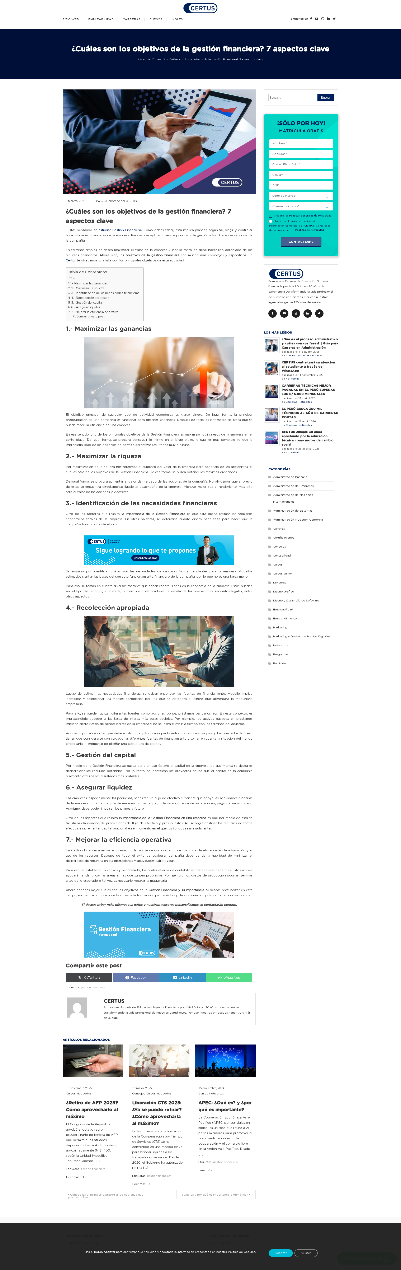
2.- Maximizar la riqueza (87, 288)
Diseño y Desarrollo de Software (296, 600)
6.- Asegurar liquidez (85, 307)
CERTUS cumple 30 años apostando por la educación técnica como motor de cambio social (308, 438)
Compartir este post (90, 316)
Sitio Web (71, 19)
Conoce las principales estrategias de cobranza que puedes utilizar (105, 1196)
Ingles (177, 19)
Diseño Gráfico (283, 591)
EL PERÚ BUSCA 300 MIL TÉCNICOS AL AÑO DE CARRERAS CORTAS (310, 413)
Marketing (280, 627)
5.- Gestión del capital (87, 302)
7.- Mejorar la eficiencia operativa (94, 312)
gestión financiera (92, 987)
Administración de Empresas (304, 355)
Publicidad (280, 663)
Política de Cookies (241, 1252)
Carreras (131, 19)
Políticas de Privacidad (309, 230)
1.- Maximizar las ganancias (89, 283)
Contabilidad (282, 555)
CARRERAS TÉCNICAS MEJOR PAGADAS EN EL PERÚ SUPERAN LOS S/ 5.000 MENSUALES (308, 390)
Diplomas (279, 582)
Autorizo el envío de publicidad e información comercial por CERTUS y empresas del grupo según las (299, 225)
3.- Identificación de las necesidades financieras (105, 293)
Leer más (73, 1177)
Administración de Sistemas (292, 510)
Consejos (138, 1093)
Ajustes (306, 1252)
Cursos (156, 19)
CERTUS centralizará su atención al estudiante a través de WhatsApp (308, 366)
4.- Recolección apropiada (90, 298)
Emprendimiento (285, 618)
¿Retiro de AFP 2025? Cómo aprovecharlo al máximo (92, 1110)
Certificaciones (283, 537)
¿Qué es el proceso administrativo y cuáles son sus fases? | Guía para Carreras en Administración (310, 343)
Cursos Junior (282, 573)
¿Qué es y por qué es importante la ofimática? (215, 1194)
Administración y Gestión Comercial (298, 519)
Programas (280, 654)
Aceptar (281, 1252)
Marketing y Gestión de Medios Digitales (301, 636)
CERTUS (131, 201)
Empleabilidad (101, 19)
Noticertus (83, 1093)
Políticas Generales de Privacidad (310, 215)
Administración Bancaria (290, 477)
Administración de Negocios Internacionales (293, 498)
